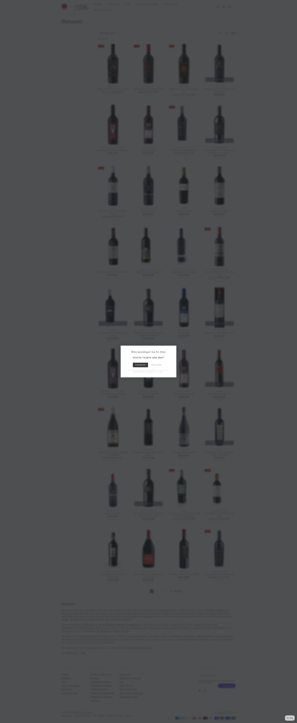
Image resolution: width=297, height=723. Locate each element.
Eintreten (140, 365)
